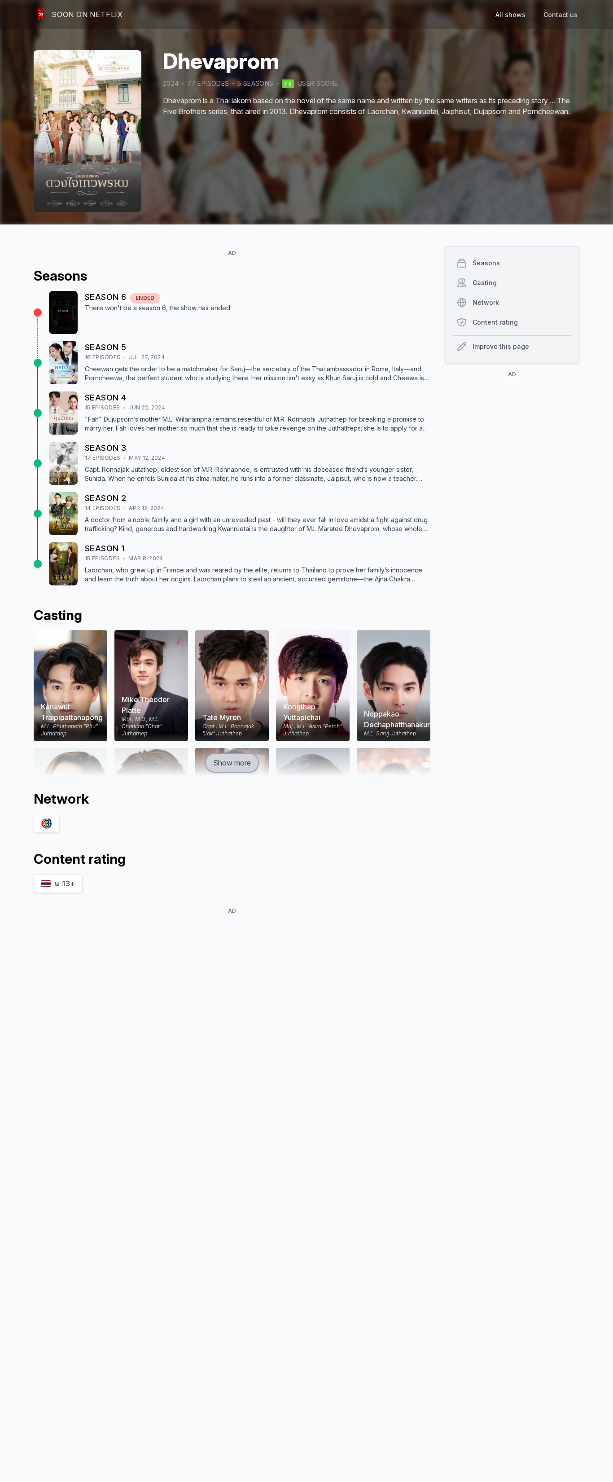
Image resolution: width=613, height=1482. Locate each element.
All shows (510, 14)
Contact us (560, 14)
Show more (232, 762)
